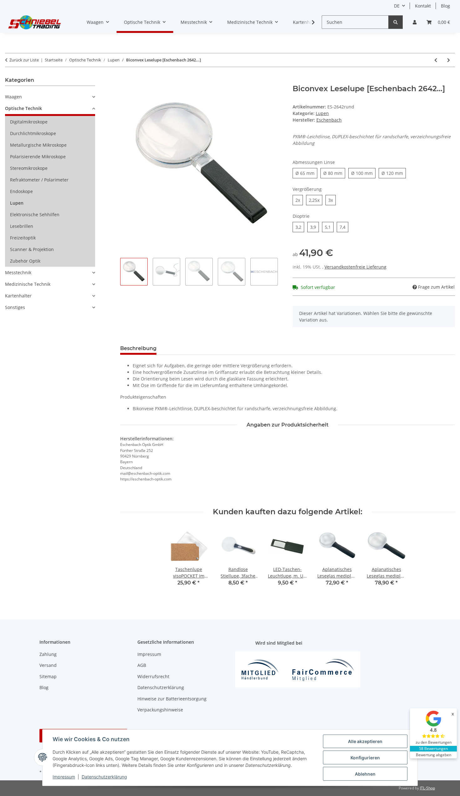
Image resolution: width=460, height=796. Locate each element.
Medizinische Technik (27, 284)
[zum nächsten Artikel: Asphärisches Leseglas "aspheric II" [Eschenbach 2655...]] (448, 60)
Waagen (13, 97)
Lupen (322, 113)
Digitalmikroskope (29, 122)
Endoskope (21, 191)
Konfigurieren (365, 757)
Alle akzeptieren (365, 741)
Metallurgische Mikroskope (38, 145)
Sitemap (48, 676)
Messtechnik (18, 272)
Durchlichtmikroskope (33, 133)
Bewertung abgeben (433, 754)
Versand (48, 665)
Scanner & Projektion (32, 249)
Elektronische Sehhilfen (34, 214)
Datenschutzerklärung (104, 776)
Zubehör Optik (25, 261)
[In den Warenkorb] (125, 80)
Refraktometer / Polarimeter (39, 180)
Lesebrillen (21, 226)
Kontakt (423, 6)
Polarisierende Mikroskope (38, 157)
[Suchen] (395, 22)
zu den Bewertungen (434, 742)
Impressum (64, 776)
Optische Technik (23, 108)
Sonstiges (15, 307)
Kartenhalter (18, 296)
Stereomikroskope (29, 168)
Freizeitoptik (23, 238)
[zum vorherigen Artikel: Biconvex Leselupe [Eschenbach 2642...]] (435, 60)
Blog (445, 6)
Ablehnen (365, 774)
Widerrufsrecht (153, 676)
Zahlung (48, 654)
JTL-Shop (427, 788)
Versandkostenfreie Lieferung (355, 267)
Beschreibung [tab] (138, 348)
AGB (141, 665)
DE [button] (397, 6)
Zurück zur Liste (24, 60)
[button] (415, 22)
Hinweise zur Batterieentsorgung (172, 699)
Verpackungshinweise (160, 710)
